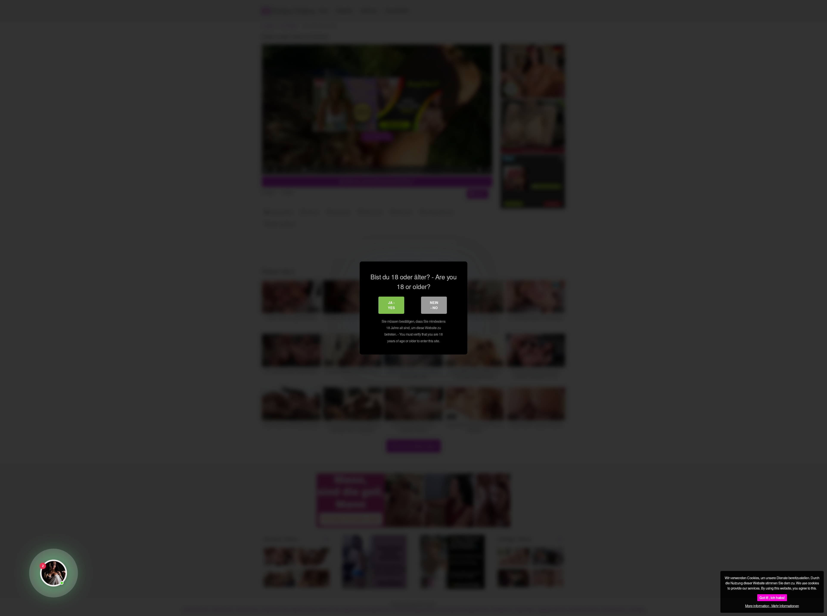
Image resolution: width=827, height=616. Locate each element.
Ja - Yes (391, 305)
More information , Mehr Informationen (772, 605)
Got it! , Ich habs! (772, 597)
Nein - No (434, 305)
